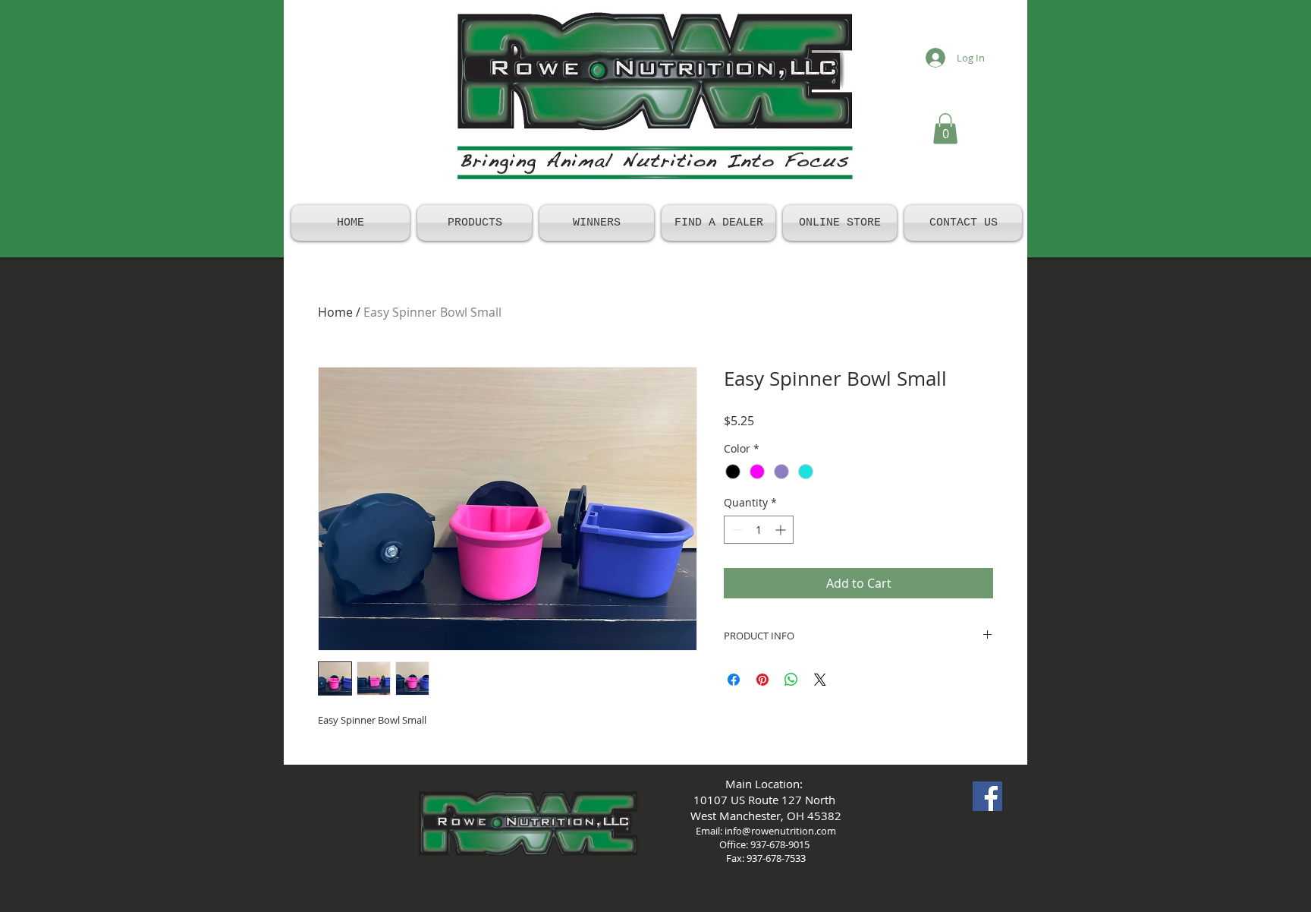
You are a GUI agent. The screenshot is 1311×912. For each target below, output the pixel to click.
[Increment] (781, 529)
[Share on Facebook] (734, 680)
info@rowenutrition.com (780, 831)
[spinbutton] (758, 529)
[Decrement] (735, 529)
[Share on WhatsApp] (791, 680)
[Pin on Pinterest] (762, 680)
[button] (945, 128)
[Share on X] (820, 680)
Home (335, 312)
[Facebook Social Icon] (987, 796)
